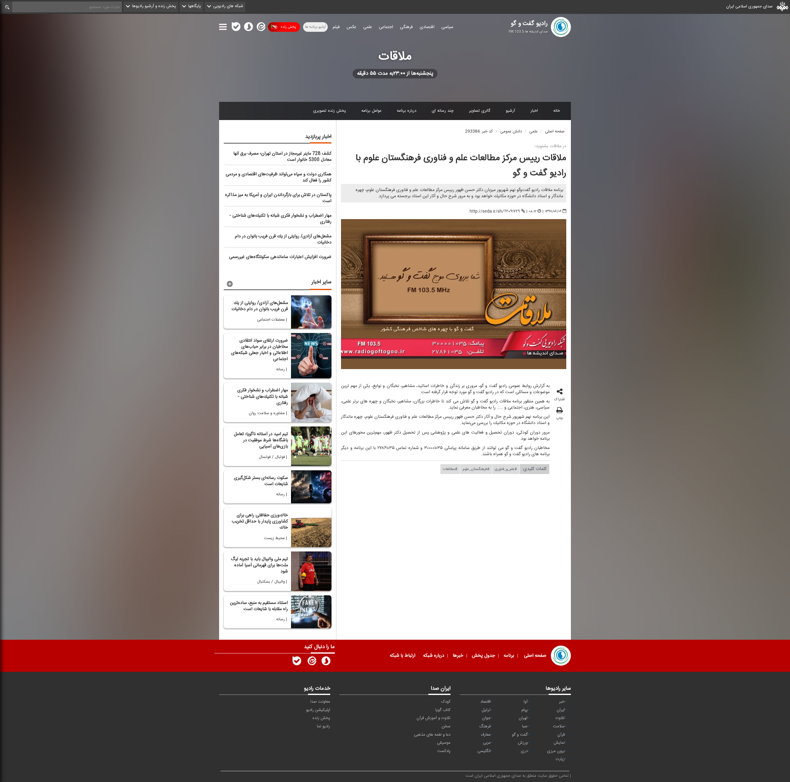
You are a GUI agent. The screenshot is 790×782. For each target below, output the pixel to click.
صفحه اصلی (555, 131)
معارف (486, 734)
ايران (561, 710)
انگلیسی (484, 751)
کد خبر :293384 (479, 131)
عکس (351, 27)
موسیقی (444, 742)
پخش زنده (288, 27)
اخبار (534, 110)
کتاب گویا (443, 710)
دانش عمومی (511, 131)
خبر (562, 701)
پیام (525, 710)
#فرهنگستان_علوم (476, 469)
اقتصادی (427, 27)
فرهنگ (485, 726)
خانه (556, 110)
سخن (446, 726)
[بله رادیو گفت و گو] (297, 662)
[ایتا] (260, 28)
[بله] (236, 28)
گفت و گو (520, 734)
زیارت (560, 759)
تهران (523, 718)
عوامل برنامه (371, 110)
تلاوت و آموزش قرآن (434, 718)
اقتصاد (485, 701)
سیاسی (447, 27)
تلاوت (560, 718)
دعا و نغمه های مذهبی (432, 734)
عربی (487, 742)
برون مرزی (556, 751)
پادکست (444, 751)
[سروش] (248, 28)
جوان (486, 718)
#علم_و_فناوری (506, 469)
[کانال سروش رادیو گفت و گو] (325, 662)
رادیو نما (323, 726)
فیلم (336, 27)
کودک (446, 701)
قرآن (561, 734)
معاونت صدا (320, 701)
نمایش (559, 742)
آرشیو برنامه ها (315, 27)
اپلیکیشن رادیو (318, 710)
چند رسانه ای (443, 110)
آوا (526, 701)
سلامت (559, 726)
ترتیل (486, 710)
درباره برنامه (406, 110)
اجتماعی (386, 27)
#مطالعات (450, 469)
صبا (525, 726)
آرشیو (510, 110)
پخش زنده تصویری (329, 110)
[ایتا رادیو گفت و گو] (311, 662)
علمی (367, 27)
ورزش (523, 742)
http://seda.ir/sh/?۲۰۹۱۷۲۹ (495, 211)
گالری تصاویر (479, 110)
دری (524, 751)
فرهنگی (406, 27)
